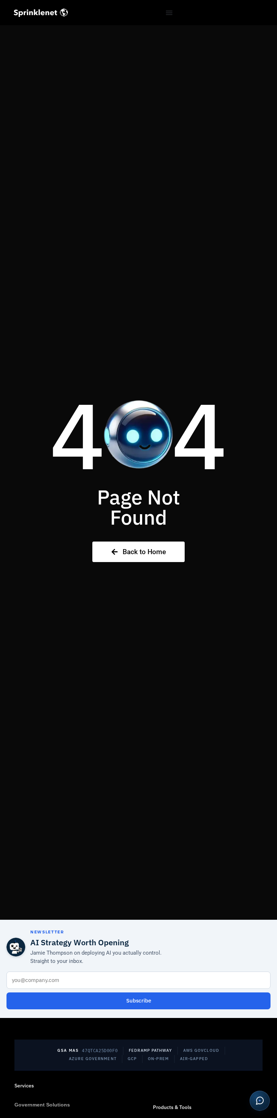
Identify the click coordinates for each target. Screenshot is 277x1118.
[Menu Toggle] (169, 12)
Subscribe (138, 1000)
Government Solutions (42, 1105)
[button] (260, 1101)
